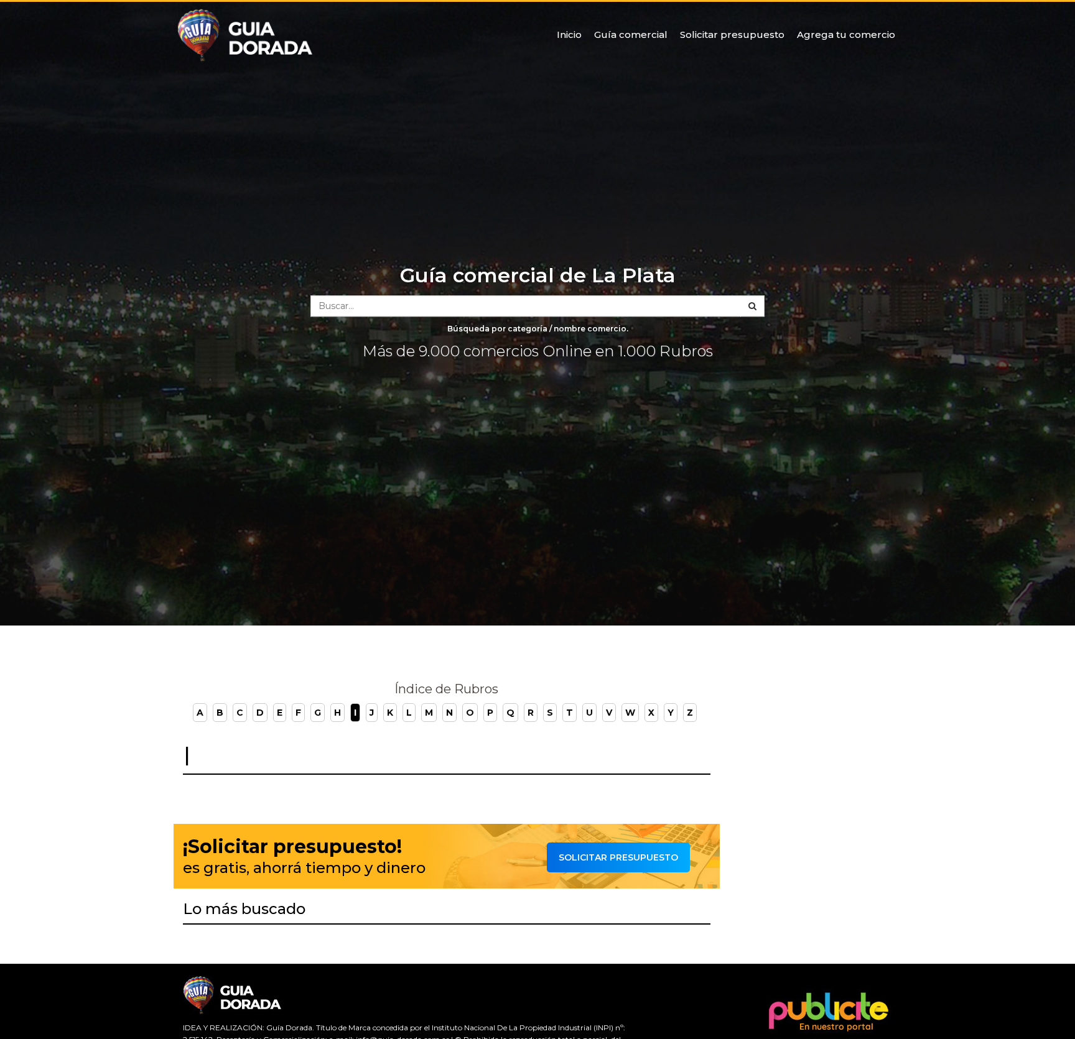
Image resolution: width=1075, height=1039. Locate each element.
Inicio (569, 34)
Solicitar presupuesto (732, 34)
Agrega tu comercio (846, 34)
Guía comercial (631, 34)
